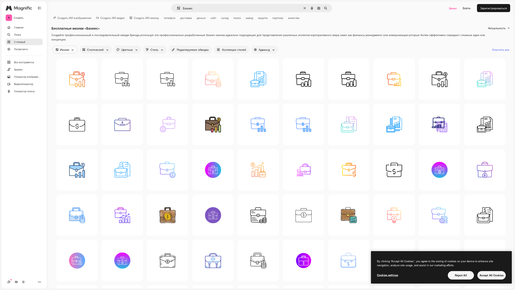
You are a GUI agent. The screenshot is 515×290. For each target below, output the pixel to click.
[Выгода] (348, 215)
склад (225, 18)
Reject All (461, 275)
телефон (169, 18)
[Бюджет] (348, 124)
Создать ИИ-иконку (146, 18)
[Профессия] (439, 124)
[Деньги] (77, 124)
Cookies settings (387, 275)
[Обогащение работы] (77, 79)
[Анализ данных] (394, 79)
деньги (201, 18)
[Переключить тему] (23, 282)
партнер (277, 18)
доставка (186, 18)
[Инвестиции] (258, 170)
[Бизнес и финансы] (303, 170)
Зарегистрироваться (493, 8)
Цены (453, 8)
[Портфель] (213, 79)
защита (263, 18)
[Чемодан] (348, 79)
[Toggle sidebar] (39, 8)
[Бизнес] (167, 79)
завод (249, 18)
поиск (237, 18)
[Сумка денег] (213, 260)
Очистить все (500, 50)
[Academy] (16, 282)
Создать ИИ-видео (112, 18)
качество (294, 18)
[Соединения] (9, 282)
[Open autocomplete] (176, 8)
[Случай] (394, 170)
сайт (213, 18)
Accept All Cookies (492, 275)
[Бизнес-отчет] (258, 79)
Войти (467, 8)
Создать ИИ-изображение (74, 18)
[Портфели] (303, 79)
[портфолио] (122, 79)
